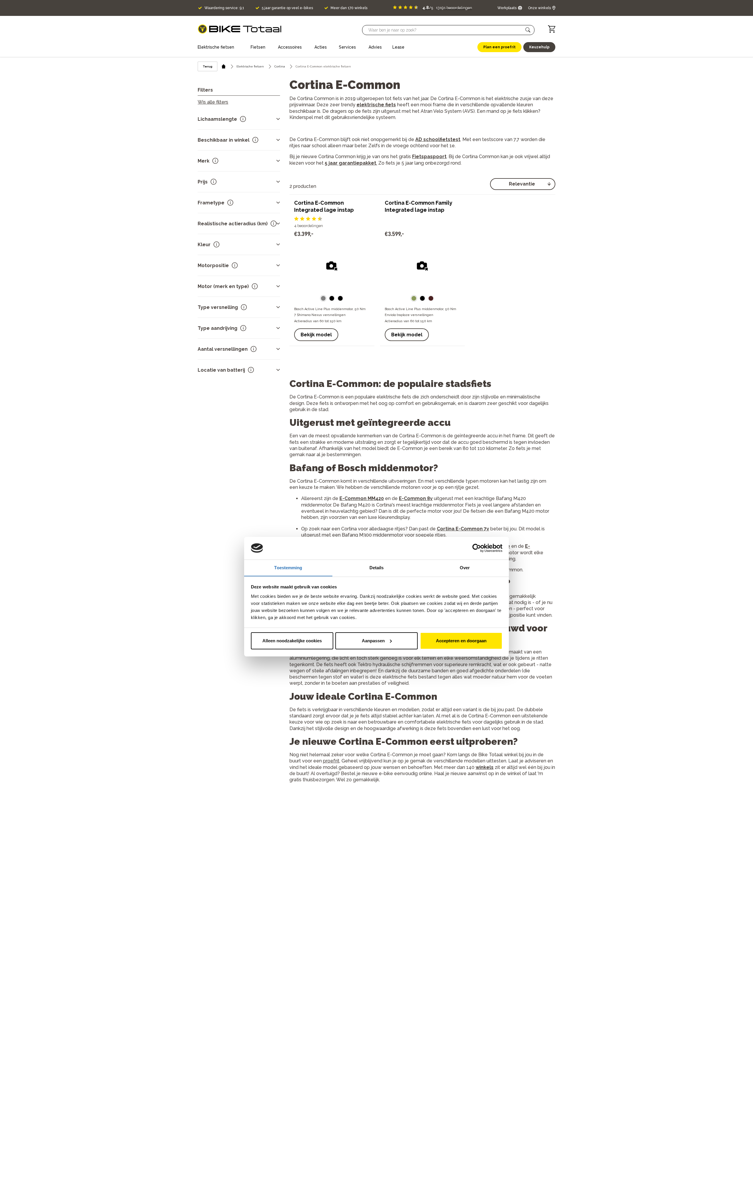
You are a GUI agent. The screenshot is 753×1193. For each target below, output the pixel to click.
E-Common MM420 (361, 498)
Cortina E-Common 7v (463, 529)
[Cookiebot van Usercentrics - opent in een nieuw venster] (476, 548)
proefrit (331, 761)
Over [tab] (465, 567)
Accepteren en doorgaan (461, 640)
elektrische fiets (376, 104)
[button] (528, 30)
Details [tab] (376, 567)
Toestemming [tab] (288, 567)
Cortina (279, 66)
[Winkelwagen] (551, 29)
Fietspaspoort (429, 156)
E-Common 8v (416, 498)
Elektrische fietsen (250, 66)
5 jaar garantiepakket (350, 163)
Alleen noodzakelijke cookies (292, 640)
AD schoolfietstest (437, 139)
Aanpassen (373, 640)
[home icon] (223, 66)
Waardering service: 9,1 (224, 8)
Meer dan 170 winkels (349, 8)
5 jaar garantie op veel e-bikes (287, 8)
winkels (485, 767)
